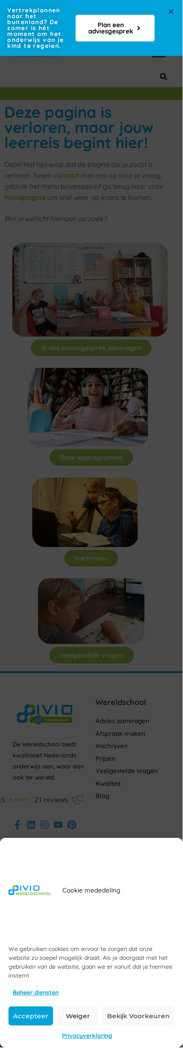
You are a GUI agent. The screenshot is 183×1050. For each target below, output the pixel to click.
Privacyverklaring (87, 1035)
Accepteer (30, 1016)
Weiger (78, 1016)
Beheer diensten (36, 992)
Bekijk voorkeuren (138, 1016)
